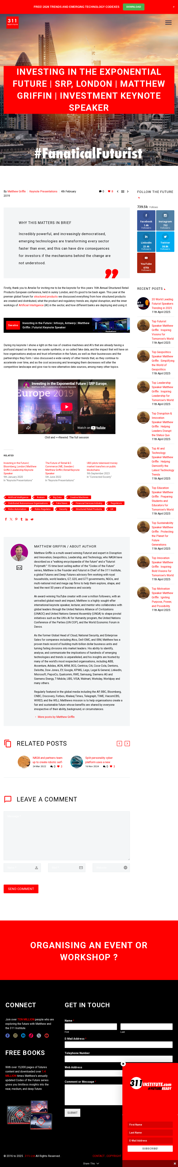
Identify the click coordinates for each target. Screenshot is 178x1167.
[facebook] (7, 1035)
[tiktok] (31, 1035)
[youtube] (46, 1035)
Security (63, 509)
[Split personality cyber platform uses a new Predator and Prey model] (77, 762)
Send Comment (21, 889)
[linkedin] (23, 1035)
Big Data (57, 497)
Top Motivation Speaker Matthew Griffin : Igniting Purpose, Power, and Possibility (162, 597)
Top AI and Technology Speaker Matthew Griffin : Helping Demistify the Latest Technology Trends (163, 461)
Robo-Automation (17, 509)
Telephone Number (77, 1053)
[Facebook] (6, 519)
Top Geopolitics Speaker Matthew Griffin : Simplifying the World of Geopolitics (163, 360)
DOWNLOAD (133, 6)
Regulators (116, 503)
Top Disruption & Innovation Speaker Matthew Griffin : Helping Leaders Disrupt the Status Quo (162, 424)
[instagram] (15, 1035)
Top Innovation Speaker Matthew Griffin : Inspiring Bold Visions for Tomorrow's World (163, 566)
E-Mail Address (75, 1038)
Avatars (40, 497)
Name (69, 1020)
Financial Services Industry (89, 503)
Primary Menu (168, 22)
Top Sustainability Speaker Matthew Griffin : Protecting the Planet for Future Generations (162, 533)
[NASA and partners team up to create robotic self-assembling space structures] (25, 762)
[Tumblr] (21, 519)
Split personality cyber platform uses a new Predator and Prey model (100, 762)
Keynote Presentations (43, 191)
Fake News (61, 503)
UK (111, 509)
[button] (119, 743)
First (67, 1032)
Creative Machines (79, 497)
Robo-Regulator (43, 509)
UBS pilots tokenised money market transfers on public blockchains (102, 466)
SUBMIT (72, 1112)
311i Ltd (30, 1156)
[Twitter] (11, 519)
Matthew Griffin (16, 191)
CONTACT (99, 1156)
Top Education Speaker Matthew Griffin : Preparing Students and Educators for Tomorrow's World (163, 498)
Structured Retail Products (89, 509)
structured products (45, 296)
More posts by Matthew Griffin (56, 717)
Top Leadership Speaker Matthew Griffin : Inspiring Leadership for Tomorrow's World (163, 391)
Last (122, 1032)
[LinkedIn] (26, 519)
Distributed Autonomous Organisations (28, 503)
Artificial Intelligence (31, 305)
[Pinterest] (16, 519)
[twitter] (39, 1035)
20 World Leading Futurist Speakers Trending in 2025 (162, 304)
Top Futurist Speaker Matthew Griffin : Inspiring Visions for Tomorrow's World (163, 330)
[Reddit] (32, 519)
